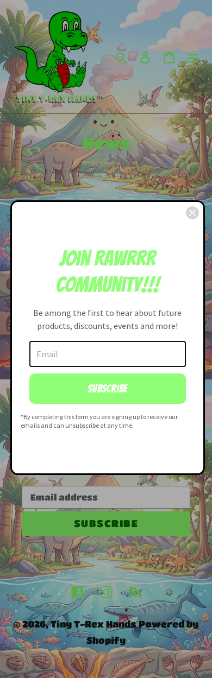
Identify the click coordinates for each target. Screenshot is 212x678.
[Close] (192, 212)
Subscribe (107, 389)
